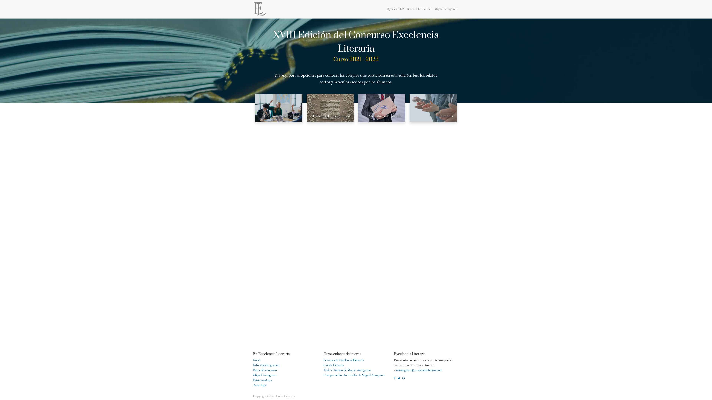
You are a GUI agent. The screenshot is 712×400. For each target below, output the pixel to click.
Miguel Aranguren (265, 375)
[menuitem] (395, 9)
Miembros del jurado (385, 116)
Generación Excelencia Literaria (344, 360)
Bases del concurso (265, 370)
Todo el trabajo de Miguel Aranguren (347, 370)
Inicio (257, 360)
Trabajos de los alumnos (331, 116)
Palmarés (445, 116)
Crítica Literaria (334, 365)
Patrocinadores (262, 380)
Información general (266, 365)
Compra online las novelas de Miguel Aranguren (354, 375)
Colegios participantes (281, 116)
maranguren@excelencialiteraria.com (419, 370)
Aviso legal (259, 385)
